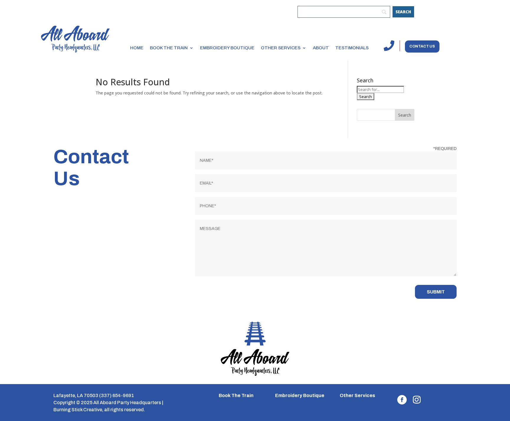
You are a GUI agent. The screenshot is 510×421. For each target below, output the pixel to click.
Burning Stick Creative (77, 409)
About (321, 47)
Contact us (422, 46)
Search (404, 115)
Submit (436, 291)
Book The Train (236, 395)
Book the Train (169, 47)
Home (136, 47)
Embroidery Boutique (227, 47)
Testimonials (352, 47)
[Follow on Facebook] (402, 399)
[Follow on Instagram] (416, 399)
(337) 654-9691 (116, 395)
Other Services (280, 47)
